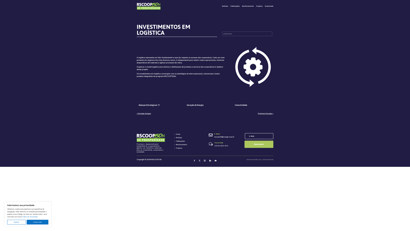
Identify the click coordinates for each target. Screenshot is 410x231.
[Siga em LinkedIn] (210, 160)
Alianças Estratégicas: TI (149, 105)
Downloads (269, 6)
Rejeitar (16, 222)
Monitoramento (248, 6)
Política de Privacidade (30, 217)
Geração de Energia (195, 105)
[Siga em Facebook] (194, 160)
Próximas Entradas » (265, 114)
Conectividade (241, 105)
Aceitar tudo (37, 222)
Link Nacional (267, 159)
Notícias (225, 6)
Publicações (235, 6)
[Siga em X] (199, 160)
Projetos (259, 6)
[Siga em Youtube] (215, 160)
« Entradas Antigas (144, 114)
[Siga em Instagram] (205, 160)
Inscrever (259, 144)
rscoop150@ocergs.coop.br (224, 137)
